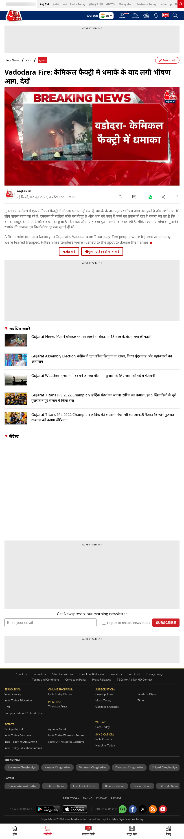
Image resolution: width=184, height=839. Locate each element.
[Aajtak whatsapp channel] (123, 809)
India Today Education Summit (23, 748)
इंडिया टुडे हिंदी (96, 4)
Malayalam (126, 4)
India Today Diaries (60, 694)
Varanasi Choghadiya (92, 767)
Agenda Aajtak (57, 729)
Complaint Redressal (92, 674)
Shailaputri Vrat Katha (22, 786)
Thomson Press (58, 706)
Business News (115, 786)
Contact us (39, 674)
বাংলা (65, 4)
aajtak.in (24, 191)
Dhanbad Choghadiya (129, 767)
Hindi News (11, 60)
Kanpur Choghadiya (57, 767)
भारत (28, 60)
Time (141, 700)
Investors (116, 674)
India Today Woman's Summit (66, 735)
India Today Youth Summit (20, 742)
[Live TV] (165, 16)
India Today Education (18, 700)
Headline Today (105, 745)
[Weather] (135, 16)
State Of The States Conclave (66, 742)
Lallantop (166, 4)
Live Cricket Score (84, 786)
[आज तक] (14, 15)
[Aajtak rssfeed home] (153, 809)
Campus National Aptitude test (23, 713)
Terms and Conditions (45, 679)
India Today (77, 4)
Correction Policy (75, 679)
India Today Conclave (17, 735)
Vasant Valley (12, 694)
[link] (180, 3)
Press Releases (101, 679)
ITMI (7, 707)
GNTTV (110, 4)
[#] (150, 197)
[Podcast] (146, 15)
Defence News (55, 786)
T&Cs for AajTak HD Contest (134, 679)
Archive (116, 798)
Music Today (103, 700)
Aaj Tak (45, 4)
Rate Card (134, 674)
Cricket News (142, 786)
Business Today (146, 4)
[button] (168, 831)
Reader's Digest (147, 694)
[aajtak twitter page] (143, 809)
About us (21, 674)
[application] (92, 136)
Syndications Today (131, 819)
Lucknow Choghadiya (22, 767)
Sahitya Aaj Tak (14, 729)
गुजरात (42, 60)
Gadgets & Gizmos (107, 707)
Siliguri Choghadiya (164, 767)
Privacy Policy (154, 674)
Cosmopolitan (104, 694)
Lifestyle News (169, 786)
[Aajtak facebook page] (133, 809)
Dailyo (87, 798)
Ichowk (101, 798)
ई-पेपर (56, 4)
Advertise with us (62, 674)
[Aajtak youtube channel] (163, 809)
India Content (103, 739)
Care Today (102, 727)
